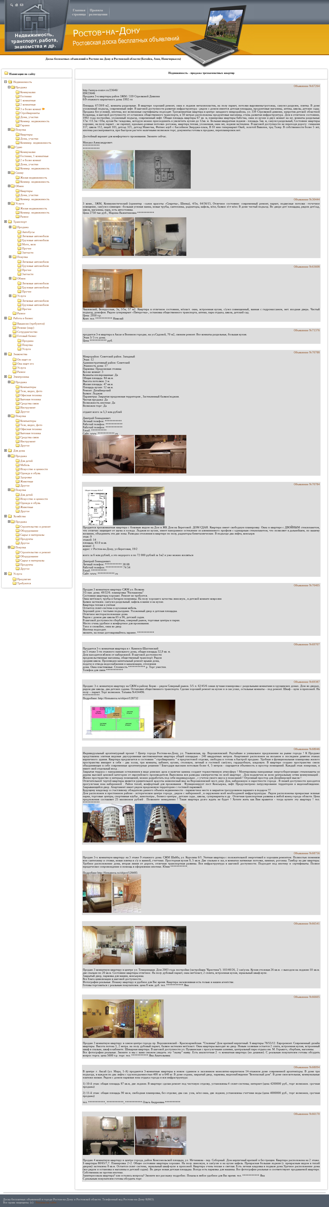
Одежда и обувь (30, 473)
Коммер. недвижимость (34, 121)
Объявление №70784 (307, 484)
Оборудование (29, 530)
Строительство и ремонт (35, 526)
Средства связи (29, 403)
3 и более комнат (31, 109)
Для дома (19, 450)
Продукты (26, 538)
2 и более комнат (30, 160)
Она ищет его (25, 363)
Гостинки (26, 96)
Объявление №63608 (307, 266)
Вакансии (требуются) (31, 323)
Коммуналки (27, 92)
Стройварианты (30, 112)
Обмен (19, 186)
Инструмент (27, 407)
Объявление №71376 (307, 330)
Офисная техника (31, 395)
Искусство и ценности (34, 469)
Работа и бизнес (23, 318)
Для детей (26, 460)
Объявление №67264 (307, 85)
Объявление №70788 (307, 352)
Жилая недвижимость (33, 177)
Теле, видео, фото (31, 391)
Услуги (19, 203)
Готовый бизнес (26, 335)
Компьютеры (28, 386)
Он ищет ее (24, 359)
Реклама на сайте (46, 1202)
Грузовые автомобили (35, 240)
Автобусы (28, 231)
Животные (26, 481)
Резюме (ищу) (25, 327)
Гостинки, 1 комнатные (34, 156)
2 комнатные (28, 104)
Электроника (21, 376)
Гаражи (25, 125)
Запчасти (27, 252)
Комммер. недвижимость (35, 142)
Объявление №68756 (307, 853)
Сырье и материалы (32, 534)
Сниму (19, 172)
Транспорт (20, 221)
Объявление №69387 (307, 681)
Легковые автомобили (35, 236)
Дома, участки (29, 117)
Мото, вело (29, 244)
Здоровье (26, 477)
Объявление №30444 (307, 199)
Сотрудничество (27, 331)
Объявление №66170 (307, 1113)
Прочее (26, 248)
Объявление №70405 (307, 585)
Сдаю (18, 147)
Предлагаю (24, 579)
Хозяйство (19, 516)
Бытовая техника (30, 399)
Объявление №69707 (307, 644)
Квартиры (26, 134)
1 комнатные (28, 100)
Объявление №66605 (307, 996)
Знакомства (20, 354)
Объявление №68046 (307, 749)
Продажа (21, 87)
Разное (24, 216)
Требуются (24, 583)
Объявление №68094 (307, 1067)
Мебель (25, 464)
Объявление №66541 (307, 923)
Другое (25, 411)
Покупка (20, 129)
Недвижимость (22, 81)
